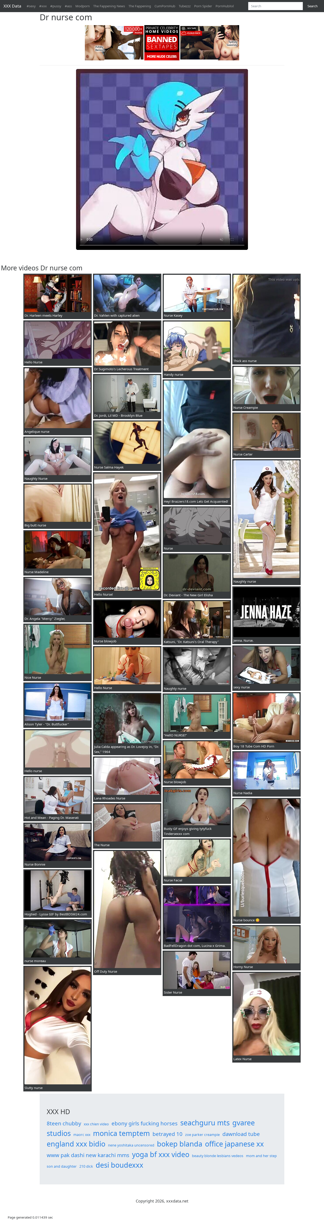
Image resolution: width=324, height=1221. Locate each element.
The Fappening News (109, 6)
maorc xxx (81, 1134)
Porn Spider (203, 6)
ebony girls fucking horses (145, 1123)
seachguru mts (205, 1122)
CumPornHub (165, 6)
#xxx (43, 6)
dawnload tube (241, 1133)
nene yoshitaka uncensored (131, 1145)
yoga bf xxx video (160, 1154)
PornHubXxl (225, 6)
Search (312, 6)
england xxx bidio (76, 1144)
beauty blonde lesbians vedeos (217, 1155)
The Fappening (139, 6)
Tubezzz (185, 6)
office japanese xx (234, 1144)
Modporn (82, 6)
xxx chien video (96, 1124)
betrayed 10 (167, 1133)
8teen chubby (64, 1123)
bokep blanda (179, 1144)
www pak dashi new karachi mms (88, 1155)
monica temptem (121, 1133)
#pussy (55, 6)
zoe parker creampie (202, 1134)
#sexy (31, 6)
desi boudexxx (119, 1165)
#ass (68, 6)
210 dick (86, 1166)
